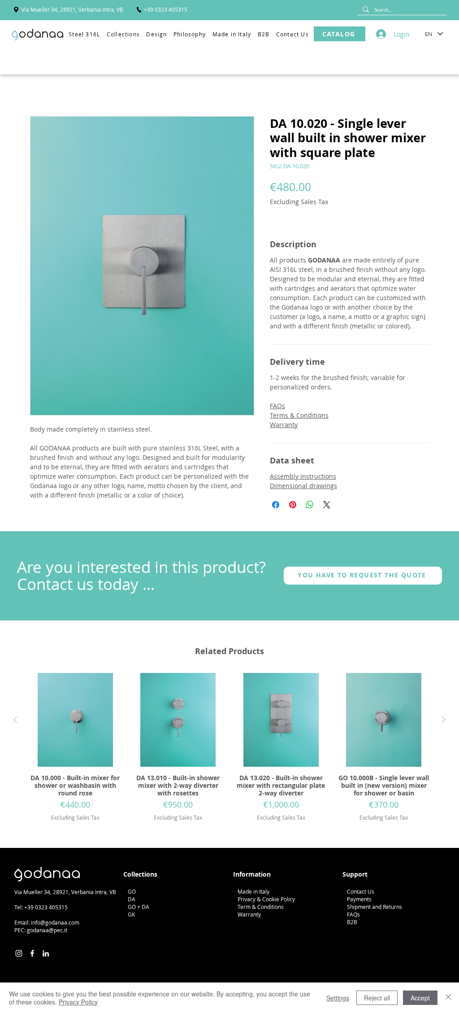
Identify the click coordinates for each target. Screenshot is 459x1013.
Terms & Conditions (299, 415)
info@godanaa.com (55, 922)
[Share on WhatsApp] (309, 504)
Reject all (377, 997)
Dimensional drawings (303, 485)
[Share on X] (326, 504)
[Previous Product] (15, 719)
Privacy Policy (78, 1001)
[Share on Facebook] (275, 504)
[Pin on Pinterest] (292, 504)
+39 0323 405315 (46, 907)
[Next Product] (443, 719)
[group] (229, 747)
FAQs (277, 406)
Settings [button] (337, 997)
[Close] (448, 998)
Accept (420, 997)
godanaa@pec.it (47, 930)
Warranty (284, 424)
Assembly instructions (303, 476)
